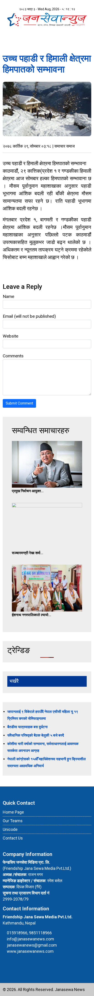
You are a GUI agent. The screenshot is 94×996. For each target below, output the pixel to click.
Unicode (10, 829)
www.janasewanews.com (30, 951)
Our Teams (13, 820)
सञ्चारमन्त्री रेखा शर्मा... (27, 553)
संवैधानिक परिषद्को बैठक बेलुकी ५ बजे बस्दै (35, 735)
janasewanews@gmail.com (32, 945)
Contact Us (13, 838)
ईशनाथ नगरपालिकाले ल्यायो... (31, 615)
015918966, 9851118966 (29, 932)
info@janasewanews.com (30, 939)
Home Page (13, 812)
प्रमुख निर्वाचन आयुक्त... (28, 491)
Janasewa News (70, 989)
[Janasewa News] (47, 19)
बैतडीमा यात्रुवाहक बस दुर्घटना (27, 727)
